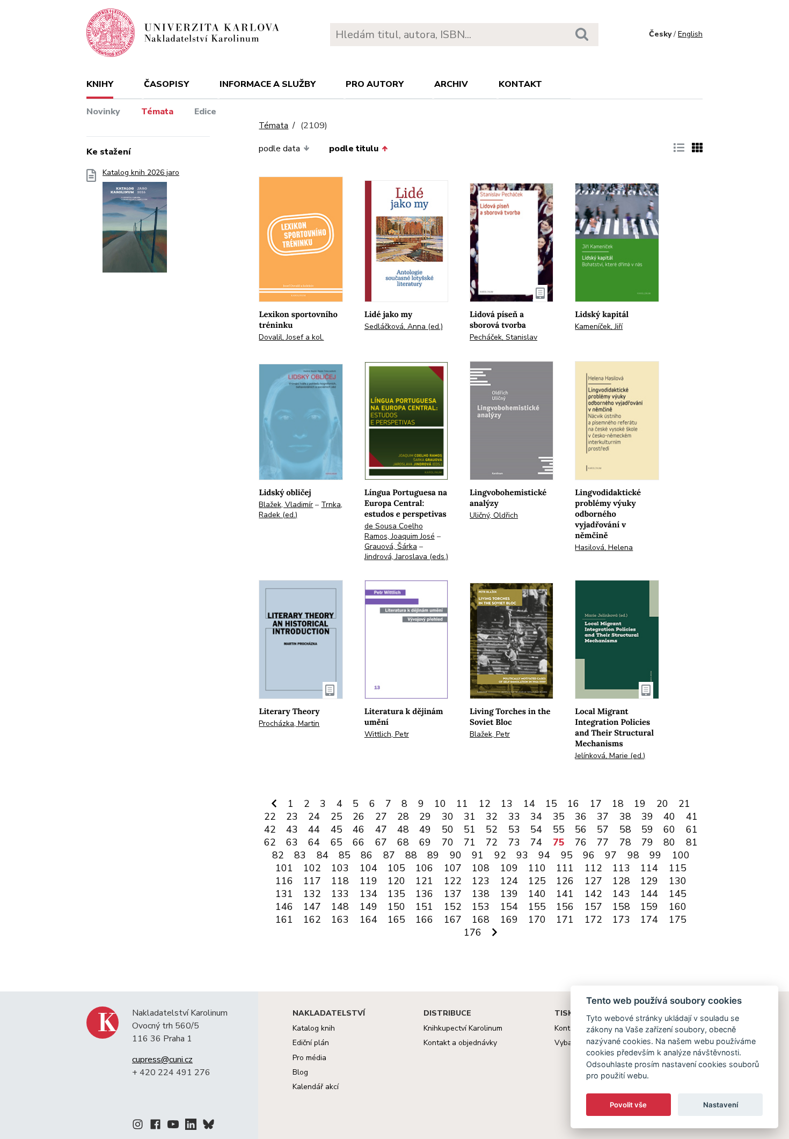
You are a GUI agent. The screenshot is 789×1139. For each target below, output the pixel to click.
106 (424, 868)
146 (284, 906)
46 (358, 829)
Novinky (103, 111)
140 (537, 893)
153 (481, 906)
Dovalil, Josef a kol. (291, 337)
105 (396, 868)
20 (662, 803)
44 (314, 829)
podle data (279, 149)
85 (344, 855)
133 (340, 893)
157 (593, 906)
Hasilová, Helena (604, 547)
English (690, 34)
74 (536, 842)
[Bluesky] (208, 1126)
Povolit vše (628, 1104)
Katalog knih (314, 1028)
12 (485, 803)
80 (669, 842)
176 (472, 932)
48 (403, 829)
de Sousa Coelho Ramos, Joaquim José (399, 531)
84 (322, 855)
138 (481, 893)
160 (677, 906)
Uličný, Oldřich (494, 515)
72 (492, 842)
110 (537, 868)
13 (507, 803)
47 (381, 829)
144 (649, 893)
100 (681, 855)
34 (536, 816)
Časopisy (166, 84)
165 (396, 919)
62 (270, 842)
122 (453, 881)
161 (284, 919)
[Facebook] (155, 1126)
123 (481, 881)
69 (425, 842)
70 (448, 842)
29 (425, 816)
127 (593, 881)
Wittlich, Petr (386, 734)
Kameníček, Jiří (599, 326)
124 (509, 881)
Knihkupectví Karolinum (462, 1028)
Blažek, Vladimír (286, 504)
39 (647, 816)
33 (514, 816)
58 (625, 829)
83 (300, 855)
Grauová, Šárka (390, 546)
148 (340, 906)
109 (509, 868)
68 (403, 842)
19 (640, 803)
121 (424, 881)
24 (314, 816)
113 (621, 868)
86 (366, 855)
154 (509, 906)
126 (565, 881)
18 (618, 803)
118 (340, 881)
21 (684, 803)
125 (537, 881)
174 (649, 919)
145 (677, 893)
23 (292, 816)
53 (514, 829)
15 (551, 803)
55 (559, 829)
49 (425, 829)
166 (424, 919)
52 (492, 829)
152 (453, 906)
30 (448, 816)
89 (433, 855)
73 (514, 842)
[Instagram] (137, 1126)
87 (389, 855)
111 (565, 868)
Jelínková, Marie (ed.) (610, 756)
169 (509, 919)
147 (312, 906)
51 (470, 829)
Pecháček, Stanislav (503, 337)
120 (396, 881)
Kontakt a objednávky (460, 1043)
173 (621, 919)
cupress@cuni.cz (162, 1059)
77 (603, 842)
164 (368, 919)
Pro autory (375, 84)
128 (621, 881)
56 (581, 829)
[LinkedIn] (190, 1126)
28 (403, 816)
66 (358, 842)
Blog (300, 1072)
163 (340, 919)
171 (565, 919)
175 (677, 919)
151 (424, 906)
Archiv (451, 84)
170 (537, 919)
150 (396, 906)
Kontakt (520, 84)
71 (470, 842)
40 (669, 816)
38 (625, 816)
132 (312, 893)
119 (368, 881)
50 (448, 829)
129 (649, 881)
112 (593, 868)
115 (677, 868)
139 (509, 893)
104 (368, 868)
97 (611, 855)
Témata (157, 111)
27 (381, 816)
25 (336, 816)
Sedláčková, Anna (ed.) (403, 326)
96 (589, 855)
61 (692, 829)
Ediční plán (311, 1043)
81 (692, 842)
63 (292, 842)
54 (536, 829)
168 (481, 919)
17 (596, 803)
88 (411, 855)
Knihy (99, 84)
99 (655, 855)
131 (284, 893)
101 (284, 868)
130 (677, 881)
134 (368, 893)
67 (381, 842)
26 (358, 816)
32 (492, 816)
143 (621, 893)
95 (567, 855)
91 (478, 855)
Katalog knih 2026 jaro (141, 173)
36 (581, 816)
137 (453, 893)
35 (559, 816)
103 (340, 868)
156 (565, 906)
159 (649, 906)
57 (603, 829)
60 (669, 829)
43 (292, 829)
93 (522, 855)
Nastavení (720, 1104)
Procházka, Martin (289, 723)
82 (278, 855)
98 (633, 855)
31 (470, 816)
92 (500, 855)
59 (647, 829)
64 (314, 842)
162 (312, 919)
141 (565, 893)
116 (284, 881)
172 (593, 919)
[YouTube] (173, 1126)
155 (537, 906)
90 (456, 855)
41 (692, 816)
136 (424, 893)
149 (368, 906)
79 (647, 842)
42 (270, 829)
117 (312, 881)
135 (396, 893)
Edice (205, 111)
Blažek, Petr (490, 734)
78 (625, 842)
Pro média (309, 1058)
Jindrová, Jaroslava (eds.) (406, 557)
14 (529, 803)
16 (573, 803)
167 (453, 919)
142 (593, 893)
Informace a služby (268, 84)
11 (462, 803)
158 (621, 906)
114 (649, 868)
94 (544, 855)
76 (581, 842)
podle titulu (353, 149)
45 (336, 829)
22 (270, 816)
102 (312, 868)
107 (453, 868)
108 (481, 868)
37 (603, 816)
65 (336, 842)
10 (440, 803)
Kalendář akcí (316, 1087)
